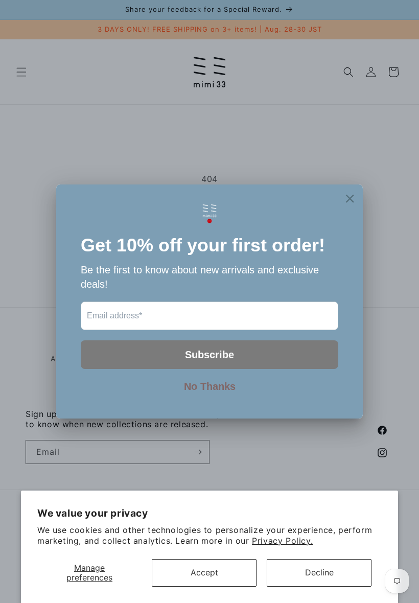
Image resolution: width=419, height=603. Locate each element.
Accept (204, 572)
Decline (319, 572)
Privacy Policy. (282, 541)
